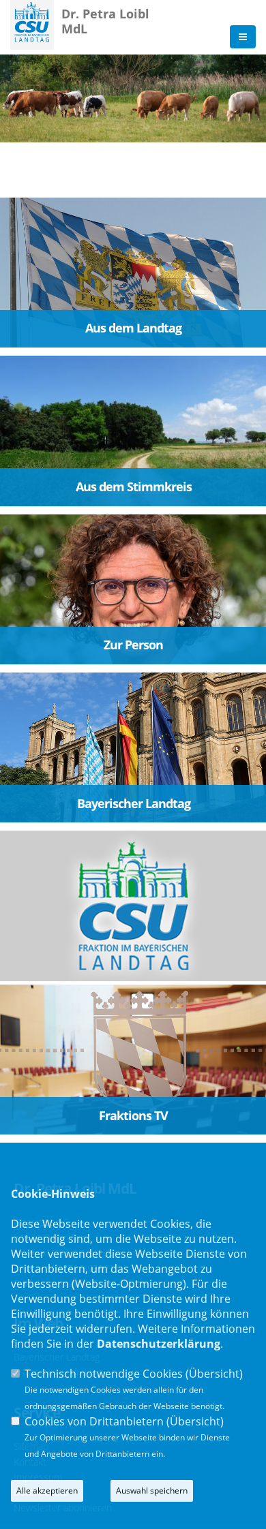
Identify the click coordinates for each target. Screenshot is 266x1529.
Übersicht (214, 1373)
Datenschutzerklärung (158, 1343)
